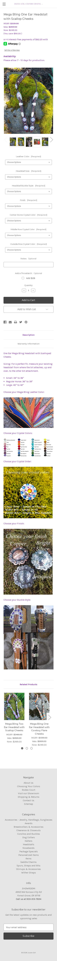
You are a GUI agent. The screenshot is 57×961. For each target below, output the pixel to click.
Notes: (28, 258)
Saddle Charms (28, 862)
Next (51, 139)
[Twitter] (20, 322)
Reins (28, 858)
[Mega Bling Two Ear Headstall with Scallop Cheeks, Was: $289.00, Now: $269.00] (14, 706)
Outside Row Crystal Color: (28, 244)
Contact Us (28, 800)
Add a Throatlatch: (28, 273)
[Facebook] (5, 322)
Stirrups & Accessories (28, 869)
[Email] (10, 322)
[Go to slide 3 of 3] (31, 748)
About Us (28, 782)
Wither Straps (28, 872)
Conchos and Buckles (28, 833)
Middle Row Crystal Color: (28, 229)
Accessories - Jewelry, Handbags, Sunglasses (28, 819)
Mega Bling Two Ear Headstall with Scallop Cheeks (14, 727)
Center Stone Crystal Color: (28, 215)
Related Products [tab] (28, 684)
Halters (28, 840)
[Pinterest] (26, 322)
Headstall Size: (28, 171)
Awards (28, 823)
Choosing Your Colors (28, 786)
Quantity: (28, 285)
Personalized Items (28, 855)
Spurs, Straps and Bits (28, 865)
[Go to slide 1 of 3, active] (22, 748)
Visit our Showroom (28, 793)
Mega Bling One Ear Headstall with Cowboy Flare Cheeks (39, 728)
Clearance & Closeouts (28, 830)
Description (28, 335)
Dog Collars (28, 837)
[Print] (15, 322)
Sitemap (28, 804)
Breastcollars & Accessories (28, 826)
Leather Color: (28, 156)
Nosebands (28, 848)
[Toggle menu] (4, 4)
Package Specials (28, 851)
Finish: (28, 200)
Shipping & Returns (28, 796)
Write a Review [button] (12, 50)
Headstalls (28, 844)
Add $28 (30, 278)
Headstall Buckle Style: (28, 185)
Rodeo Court (28, 789)
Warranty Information (28, 343)
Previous (5, 139)
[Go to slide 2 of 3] (27, 748)
